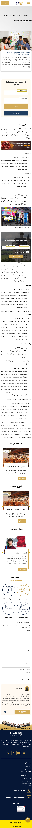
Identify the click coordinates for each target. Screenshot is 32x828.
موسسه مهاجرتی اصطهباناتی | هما (21, 15)
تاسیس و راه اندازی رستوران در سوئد (13, 466)
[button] (2, 463)
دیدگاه (28, 630)
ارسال (16, 107)
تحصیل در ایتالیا (21, 553)
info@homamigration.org (15, 797)
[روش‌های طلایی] (23, 590)
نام (29, 650)
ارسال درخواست (16, 256)
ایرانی (14, 252)
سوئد (9, 15)
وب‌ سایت (28, 663)
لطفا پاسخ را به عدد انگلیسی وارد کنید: (21, 669)
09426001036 (19, 791)
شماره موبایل (23, 98)
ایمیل (28, 657)
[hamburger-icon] (28, 3)
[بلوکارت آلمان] (8, 608)
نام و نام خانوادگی (22, 90)
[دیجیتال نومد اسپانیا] (8, 590)
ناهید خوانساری (17, 689)
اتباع (21, 252)
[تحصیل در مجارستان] (23, 608)
